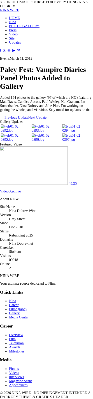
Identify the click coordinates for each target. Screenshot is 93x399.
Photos (14, 369)
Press (12, 30)
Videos (14, 373)
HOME (14, 18)
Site (11, 38)
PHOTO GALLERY (24, 26)
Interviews (16, 377)
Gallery (14, 313)
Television (16, 343)
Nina (12, 22)
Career (14, 305)
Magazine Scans (20, 381)
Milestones (16, 351)
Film (12, 339)
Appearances (18, 385)
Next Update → (39, 117)
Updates (15, 42)
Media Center (18, 317)
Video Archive (10, 191)
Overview (16, 335)
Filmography (18, 309)
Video (13, 34)
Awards (14, 347)
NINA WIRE (9, 10)
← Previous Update (14, 117)
